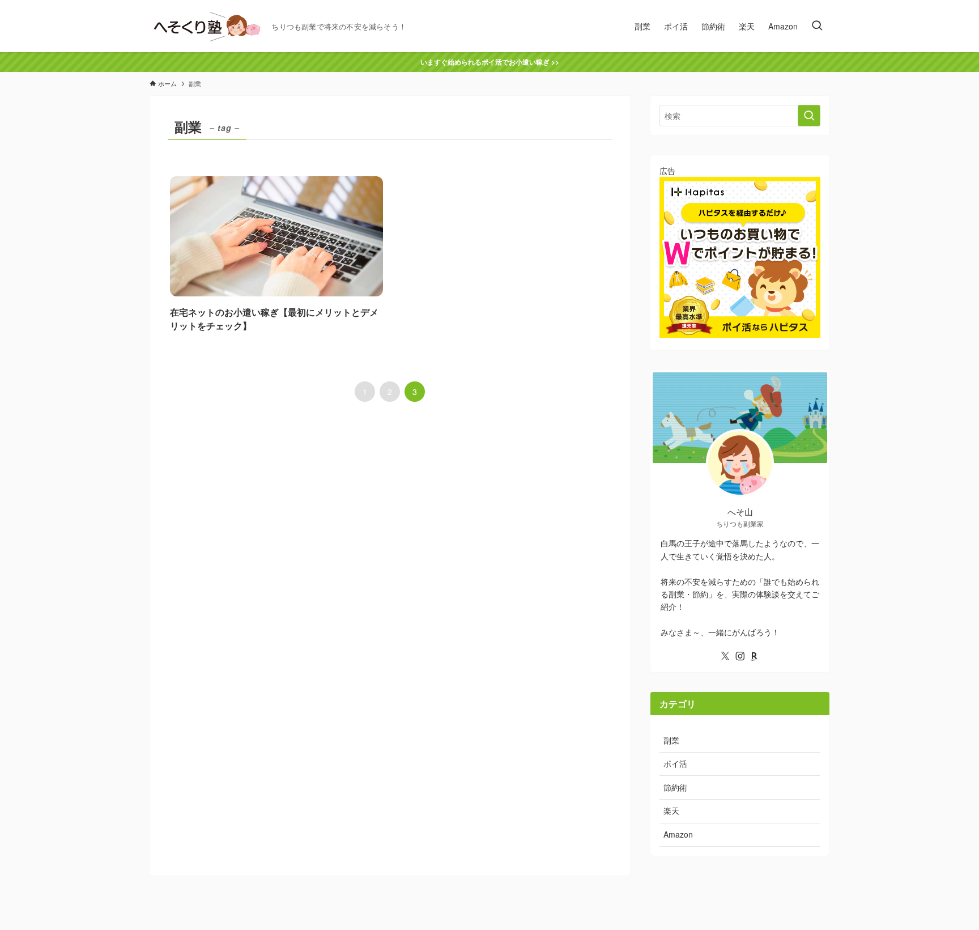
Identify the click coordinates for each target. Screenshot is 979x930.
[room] (754, 656)
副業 (671, 740)
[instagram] (740, 656)
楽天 (671, 810)
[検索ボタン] (817, 26)
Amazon (678, 834)
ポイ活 (675, 763)
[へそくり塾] (206, 26)
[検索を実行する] (809, 115)
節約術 (675, 787)
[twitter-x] (725, 656)
